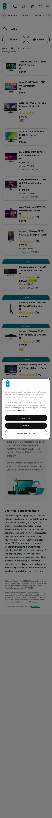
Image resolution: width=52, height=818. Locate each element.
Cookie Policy (21, 410)
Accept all (26, 418)
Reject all (26, 426)
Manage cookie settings (26, 433)
